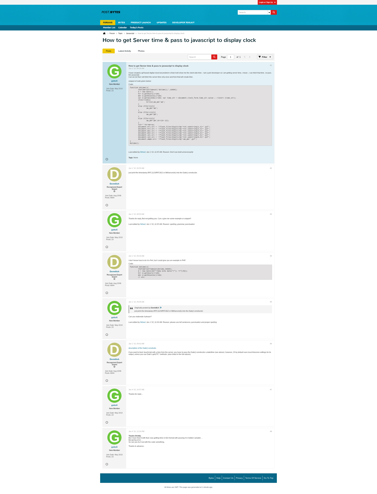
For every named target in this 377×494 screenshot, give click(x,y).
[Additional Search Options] (269, 12)
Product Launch (141, 22)
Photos (141, 51)
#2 (271, 168)
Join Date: (110, 89)
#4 (271, 256)
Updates (161, 22)
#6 (271, 344)
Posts (108, 51)
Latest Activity (124, 51)
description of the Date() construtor (142, 348)
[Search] (274, 12)
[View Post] (160, 308)
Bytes (211, 478)
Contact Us (228, 478)
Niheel (142, 152)
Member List (109, 27)
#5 (271, 302)
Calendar (122, 27)
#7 (271, 390)
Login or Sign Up (266, 2)
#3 (271, 214)
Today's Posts (136, 27)
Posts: (108, 91)
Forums (107, 22)
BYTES (121, 22)
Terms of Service (253, 478)
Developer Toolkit (183, 22)
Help (218, 478)
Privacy (239, 478)
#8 (271, 431)
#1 (271, 65)
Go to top (268, 478)
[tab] (108, 51)
